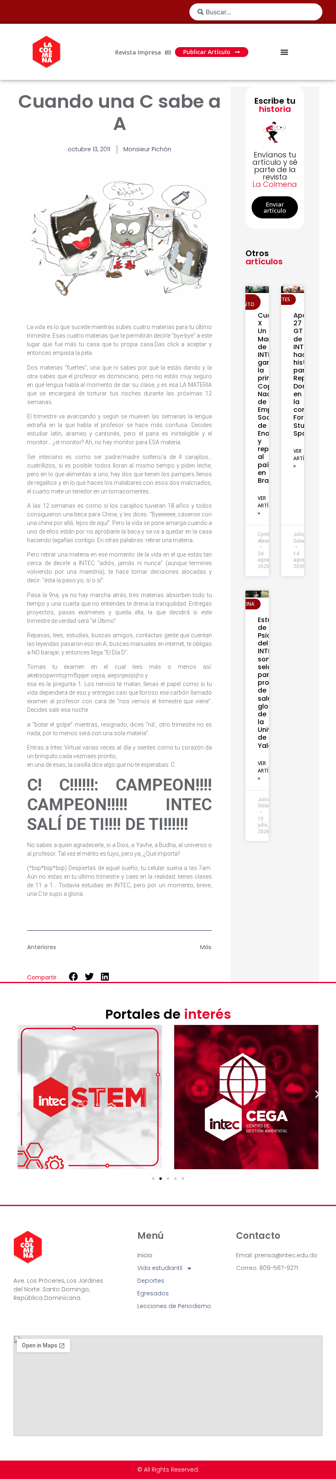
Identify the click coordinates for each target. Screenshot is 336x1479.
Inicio (144, 1255)
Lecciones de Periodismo (174, 1306)
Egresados (153, 1293)
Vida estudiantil (159, 1268)
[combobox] (255, 11)
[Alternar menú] (284, 52)
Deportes (150, 1281)
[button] (73, 976)
